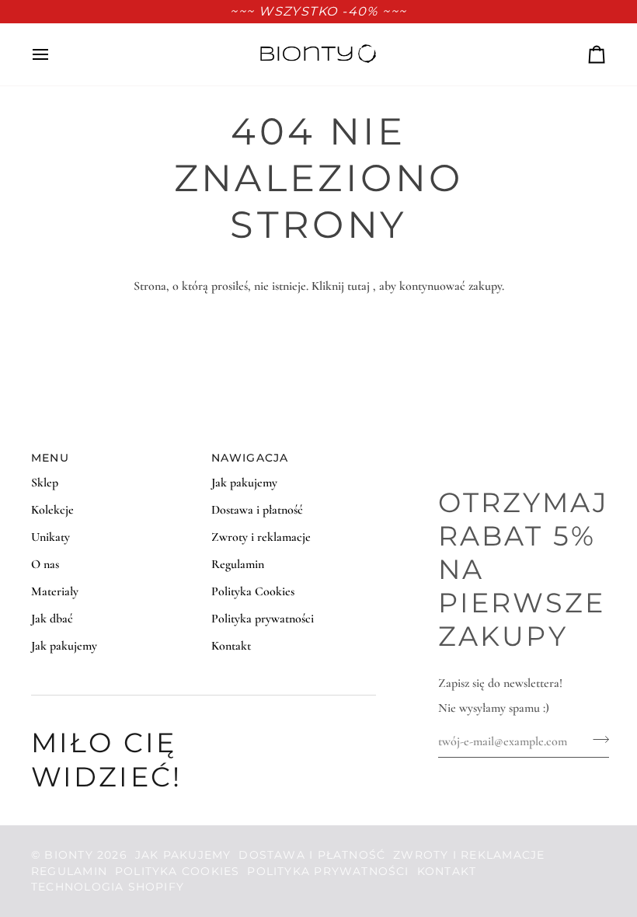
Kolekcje (52, 510)
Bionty (68, 855)
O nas (45, 564)
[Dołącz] (596, 739)
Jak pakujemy (64, 646)
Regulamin (237, 564)
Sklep (44, 482)
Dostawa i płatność (257, 510)
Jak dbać (52, 618)
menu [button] (50, 458)
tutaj (358, 286)
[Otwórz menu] (54, 54)
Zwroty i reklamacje (261, 537)
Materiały (54, 591)
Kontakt (231, 646)
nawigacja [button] (250, 458)
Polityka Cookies (252, 591)
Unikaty (50, 537)
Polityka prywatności (262, 618)
